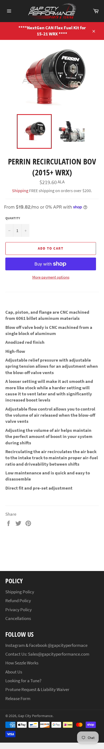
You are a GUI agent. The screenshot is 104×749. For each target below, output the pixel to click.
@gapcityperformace (67, 645)
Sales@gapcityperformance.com (58, 654)
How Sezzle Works (21, 663)
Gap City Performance (35, 716)
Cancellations (18, 618)
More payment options (50, 277)
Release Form (17, 698)
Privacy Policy (18, 610)
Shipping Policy (19, 592)
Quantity (12, 218)
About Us (13, 672)
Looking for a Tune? (23, 681)
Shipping (20, 190)
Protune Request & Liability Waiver (37, 689)
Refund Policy (18, 600)
